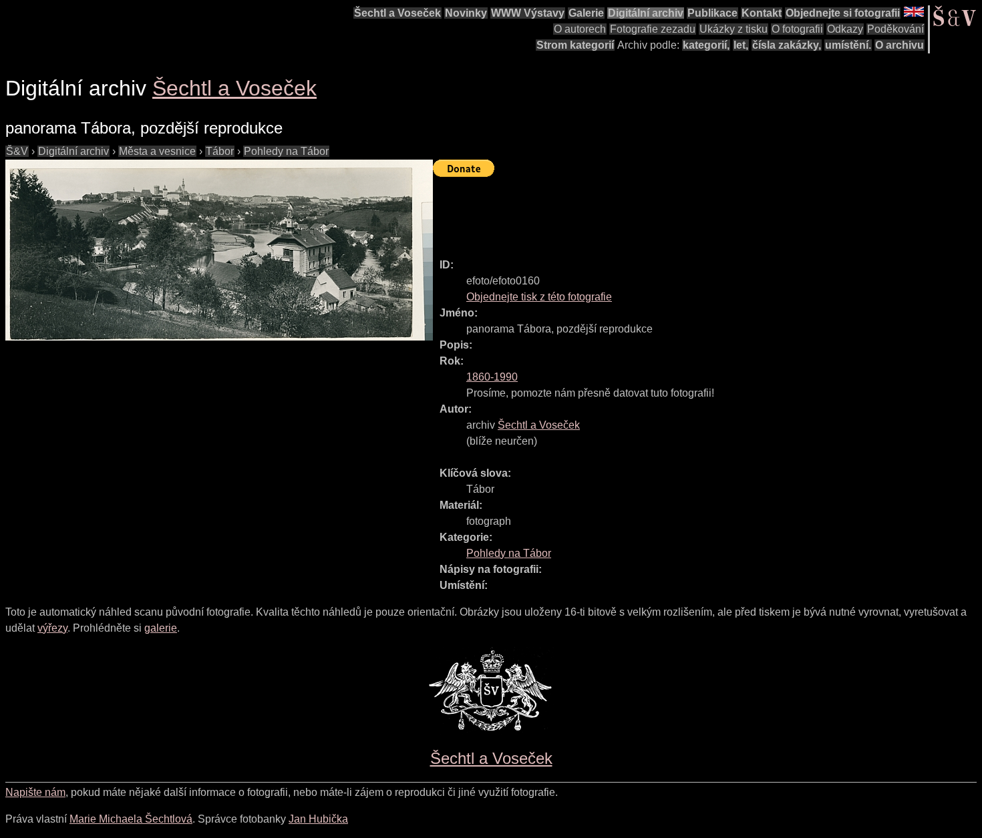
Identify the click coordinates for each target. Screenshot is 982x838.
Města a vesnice (157, 151)
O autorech (580, 29)
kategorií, (706, 45)
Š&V (17, 151)
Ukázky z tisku (733, 29)
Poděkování (895, 29)
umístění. (848, 45)
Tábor (220, 151)
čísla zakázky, (786, 45)
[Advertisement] (676, 212)
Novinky (466, 13)
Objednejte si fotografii (843, 13)
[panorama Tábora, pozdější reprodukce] (219, 250)
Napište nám (35, 792)
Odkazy (845, 29)
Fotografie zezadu (652, 29)
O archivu (899, 45)
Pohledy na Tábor (286, 151)
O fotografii (797, 29)
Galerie (586, 13)
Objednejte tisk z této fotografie (539, 296)
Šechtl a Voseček (397, 13)
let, (740, 45)
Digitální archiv (645, 13)
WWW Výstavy (527, 13)
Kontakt (762, 13)
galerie (160, 628)
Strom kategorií (575, 45)
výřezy (52, 628)
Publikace (712, 13)
